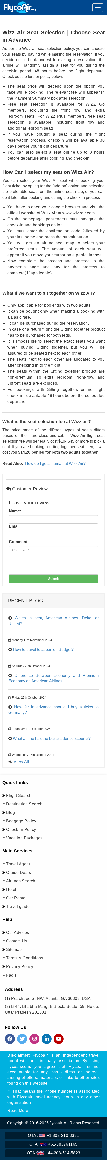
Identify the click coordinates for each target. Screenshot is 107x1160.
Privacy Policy (19, 966)
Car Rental (16, 898)
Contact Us (16, 941)
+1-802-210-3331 (53, 1135)
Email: (15, 526)
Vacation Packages (24, 838)
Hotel (11, 889)
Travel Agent (18, 864)
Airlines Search (20, 881)
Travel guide (18, 906)
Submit (53, 579)
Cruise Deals (18, 872)
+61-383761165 (53, 1144)
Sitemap (14, 949)
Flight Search (19, 795)
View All (21, 762)
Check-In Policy (21, 829)
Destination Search (24, 804)
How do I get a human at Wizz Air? (55, 463)
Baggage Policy (21, 821)
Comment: (19, 542)
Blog (10, 812)
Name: (15, 511)
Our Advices (17, 932)
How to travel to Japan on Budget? (43, 649)
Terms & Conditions (24, 958)
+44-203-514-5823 (53, 1153)
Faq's (11, 975)
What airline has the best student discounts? (52, 738)
